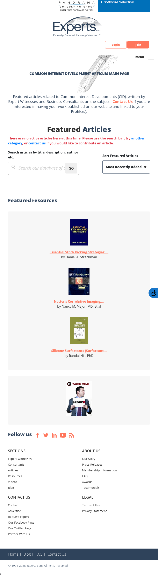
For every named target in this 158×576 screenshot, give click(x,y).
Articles (13, 470)
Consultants (16, 464)
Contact (13, 505)
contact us (37, 143)
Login (116, 45)
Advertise (14, 511)
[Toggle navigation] (151, 57)
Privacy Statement (94, 511)
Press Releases (92, 464)
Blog (11, 488)
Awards (87, 482)
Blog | (28, 554)
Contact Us (123, 101)
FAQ (85, 476)
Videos (12, 482)
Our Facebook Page (21, 522)
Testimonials (91, 488)
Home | (15, 554)
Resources (15, 476)
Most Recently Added (124, 167)
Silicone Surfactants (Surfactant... (79, 350)
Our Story (88, 459)
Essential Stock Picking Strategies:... (79, 252)
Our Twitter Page (19, 528)
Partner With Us (19, 534)
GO (71, 168)
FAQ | (41, 554)
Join (138, 45)
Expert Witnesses (20, 459)
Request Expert (18, 517)
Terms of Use (91, 505)
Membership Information (99, 470)
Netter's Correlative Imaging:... (79, 301)
